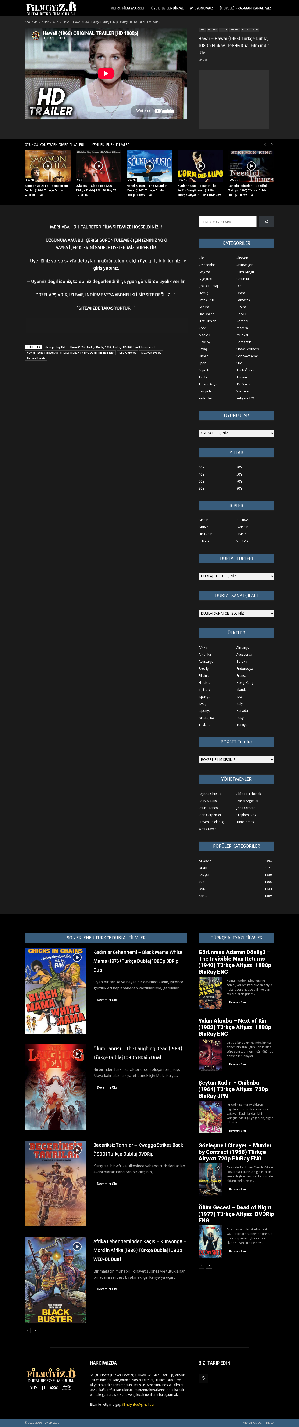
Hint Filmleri (207, 321)
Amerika (205, 654)
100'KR (183, 179)
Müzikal (242, 335)
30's (239, 467)
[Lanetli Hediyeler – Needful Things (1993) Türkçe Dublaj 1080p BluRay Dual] (251, 166)
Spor (202, 363)
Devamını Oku (107, 1000)
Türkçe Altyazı (209, 384)
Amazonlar (207, 265)
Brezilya (204, 668)
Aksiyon (242, 258)
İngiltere (205, 689)
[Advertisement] (234, 99)
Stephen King (246, 814)
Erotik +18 (206, 300)
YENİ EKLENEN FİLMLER (111, 145)
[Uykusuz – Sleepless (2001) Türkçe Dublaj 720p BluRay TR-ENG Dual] (98, 166)
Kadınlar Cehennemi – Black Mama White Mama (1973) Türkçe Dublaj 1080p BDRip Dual (137, 961)
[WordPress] (203, 1378)
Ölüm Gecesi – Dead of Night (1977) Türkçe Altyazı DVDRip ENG (236, 1214)
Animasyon (244, 265)
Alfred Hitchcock (248, 793)
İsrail (239, 696)
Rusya (241, 717)
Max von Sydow (151, 352)
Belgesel (205, 272)
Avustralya (244, 654)
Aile (201, 258)
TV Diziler (243, 384)
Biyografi (205, 279)
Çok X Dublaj (208, 286)
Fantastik (243, 300)
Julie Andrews (127, 352)
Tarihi (203, 377)
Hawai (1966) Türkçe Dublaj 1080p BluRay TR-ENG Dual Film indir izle (70, 352)
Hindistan (206, 682)
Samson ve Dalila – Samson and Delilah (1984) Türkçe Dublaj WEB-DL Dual (47, 190)
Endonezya (244, 668)
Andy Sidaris (208, 800)
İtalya (240, 703)
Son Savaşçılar (247, 356)
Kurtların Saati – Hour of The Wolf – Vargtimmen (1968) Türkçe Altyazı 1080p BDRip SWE (200, 190)
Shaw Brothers (247, 349)
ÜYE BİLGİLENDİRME (167, 8)
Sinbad (204, 356)
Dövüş (203, 293)
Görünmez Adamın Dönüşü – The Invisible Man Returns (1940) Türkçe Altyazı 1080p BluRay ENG (235, 962)
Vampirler (206, 391)
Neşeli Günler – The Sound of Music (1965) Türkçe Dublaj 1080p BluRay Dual (147, 190)
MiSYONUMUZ (201, 8)
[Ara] (266, 221)
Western (242, 391)
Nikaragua (206, 717)
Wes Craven (208, 829)
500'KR (30, 179)
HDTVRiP (205, 534)
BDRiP (203, 520)
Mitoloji (204, 335)
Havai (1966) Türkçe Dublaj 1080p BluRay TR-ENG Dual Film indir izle (113, 347)
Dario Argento (247, 800)
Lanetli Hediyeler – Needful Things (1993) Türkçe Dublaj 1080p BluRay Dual (247, 190)
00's (79, 179)
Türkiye (241, 724)
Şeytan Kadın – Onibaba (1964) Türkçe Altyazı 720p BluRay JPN (233, 1089)
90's (239, 488)
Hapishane (206, 314)
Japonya (205, 710)
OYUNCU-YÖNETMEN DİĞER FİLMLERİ (54, 145)
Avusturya (206, 661)
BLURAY (212, 29)
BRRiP (203, 527)
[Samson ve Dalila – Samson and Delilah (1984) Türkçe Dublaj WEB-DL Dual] (48, 166)
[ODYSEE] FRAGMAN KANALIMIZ (245, 8)
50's (239, 474)
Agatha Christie (210, 793)
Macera (234, 29)
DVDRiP (242, 527)
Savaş (203, 349)
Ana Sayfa (31, 22)
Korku (203, 328)
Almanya (242, 647)
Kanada (242, 710)
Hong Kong (244, 682)
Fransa (241, 675)
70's (239, 481)
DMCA (270, 1423)
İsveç (202, 703)
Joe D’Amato (246, 807)
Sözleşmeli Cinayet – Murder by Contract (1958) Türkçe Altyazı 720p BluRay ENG (235, 1152)
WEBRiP (242, 541)
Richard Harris (250, 29)
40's (202, 474)
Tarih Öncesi (245, 370)
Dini (239, 286)
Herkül (241, 314)
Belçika (241, 661)
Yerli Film (205, 398)
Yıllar (45, 22)
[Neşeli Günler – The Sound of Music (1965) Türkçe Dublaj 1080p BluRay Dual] (149, 166)
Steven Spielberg (211, 822)
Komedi (242, 321)
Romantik (243, 342)
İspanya (204, 696)
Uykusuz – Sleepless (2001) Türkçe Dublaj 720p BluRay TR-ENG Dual (97, 190)
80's (202, 488)
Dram (224, 29)
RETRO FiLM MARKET (128, 8)
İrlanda (241, 689)
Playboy (204, 342)
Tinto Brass (245, 822)
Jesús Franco (208, 807)
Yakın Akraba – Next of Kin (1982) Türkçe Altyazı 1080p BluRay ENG (235, 1027)
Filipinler (205, 675)
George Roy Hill (55, 347)
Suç (239, 363)
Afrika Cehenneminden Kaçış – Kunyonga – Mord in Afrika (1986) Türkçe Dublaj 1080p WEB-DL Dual (140, 1250)
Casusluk (243, 279)
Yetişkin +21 (245, 398)
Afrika (203, 647)
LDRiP (241, 534)
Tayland (204, 724)
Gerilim (204, 307)
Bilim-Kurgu (245, 272)
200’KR (132, 179)
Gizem (241, 307)
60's (55, 22)
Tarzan (241, 377)
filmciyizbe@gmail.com (139, 1404)
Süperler (205, 370)
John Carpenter (210, 814)
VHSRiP (204, 541)
